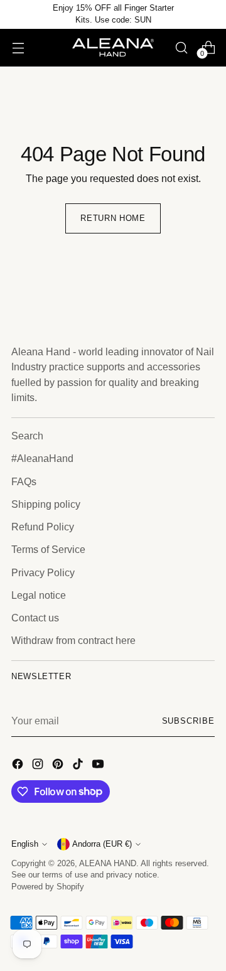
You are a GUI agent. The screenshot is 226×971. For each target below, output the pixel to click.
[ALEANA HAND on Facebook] (18, 766)
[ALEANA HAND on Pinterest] (59, 766)
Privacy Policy (43, 572)
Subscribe (188, 721)
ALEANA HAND (107, 863)
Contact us (35, 617)
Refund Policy (42, 526)
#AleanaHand (42, 458)
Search (27, 435)
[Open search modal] (181, 47)
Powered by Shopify (47, 886)
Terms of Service (48, 549)
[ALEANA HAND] (113, 47)
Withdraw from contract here (73, 640)
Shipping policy (45, 504)
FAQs (23, 481)
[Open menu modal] (18, 47)
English (24, 844)
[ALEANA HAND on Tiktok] (79, 766)
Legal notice (38, 595)
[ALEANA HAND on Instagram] (38, 766)
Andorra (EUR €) (102, 844)
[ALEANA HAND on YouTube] (99, 766)
